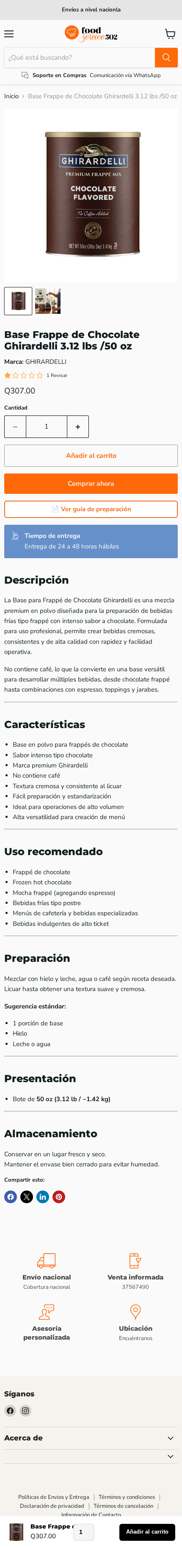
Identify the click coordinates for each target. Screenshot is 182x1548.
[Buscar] (166, 57)
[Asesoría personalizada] (46, 1323)
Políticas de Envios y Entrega (53, 1497)
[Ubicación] (135, 1323)
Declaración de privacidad (52, 1506)
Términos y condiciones (127, 1497)
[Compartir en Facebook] (10, 1197)
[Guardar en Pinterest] (58, 1197)
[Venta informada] (135, 1272)
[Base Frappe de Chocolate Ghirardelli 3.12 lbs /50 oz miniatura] (18, 301)
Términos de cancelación (123, 1506)
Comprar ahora (91, 483)
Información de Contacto (91, 1515)
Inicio (11, 96)
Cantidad (16, 408)
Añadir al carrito (147, 1532)
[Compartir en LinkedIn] (42, 1197)
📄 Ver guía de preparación (91, 509)
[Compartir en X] (26, 1197)
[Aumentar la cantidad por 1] (78, 426)
